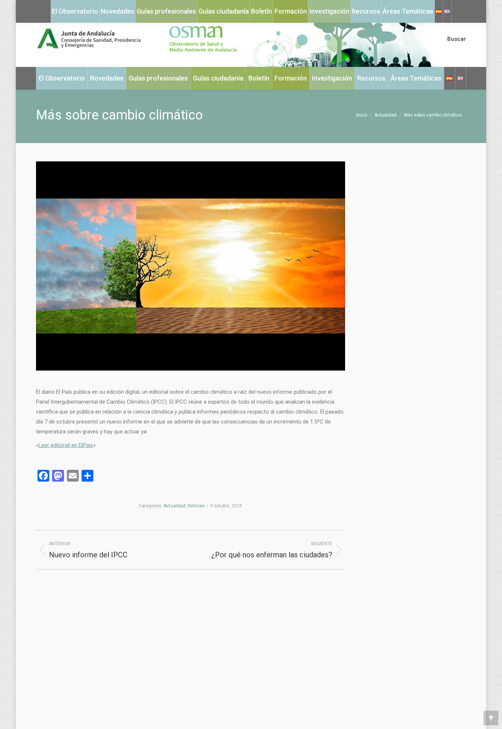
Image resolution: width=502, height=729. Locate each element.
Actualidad (175, 505)
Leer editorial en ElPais (66, 445)
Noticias (196, 505)
